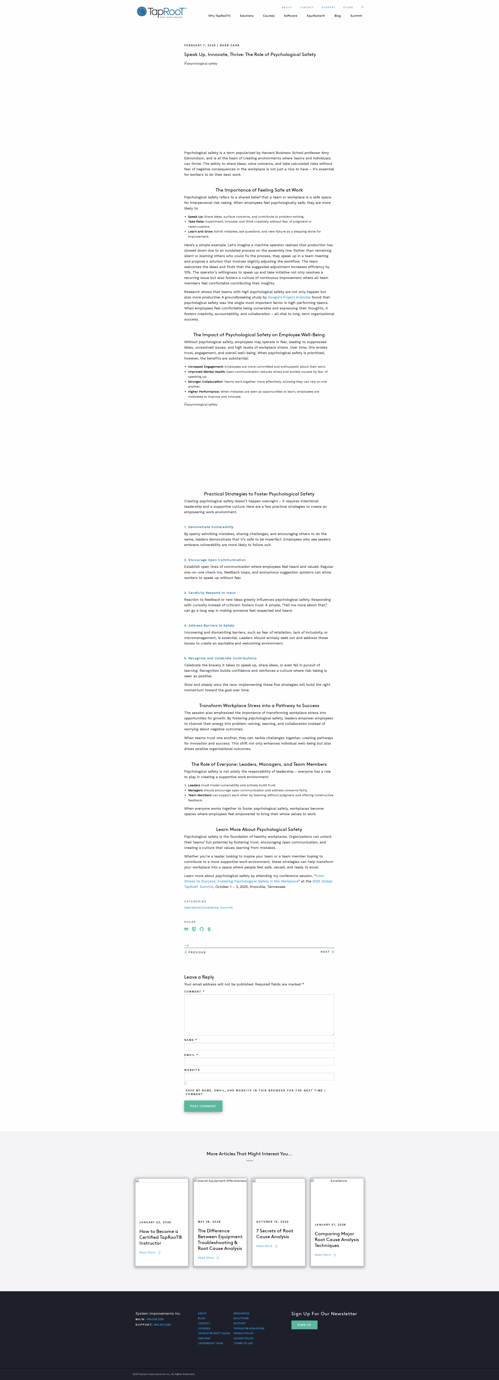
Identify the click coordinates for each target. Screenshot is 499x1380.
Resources (242, 1313)
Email (191, 1054)
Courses (268, 16)
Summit (356, 16)
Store (348, 7)
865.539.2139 (155, 1319)
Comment (194, 991)
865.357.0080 (162, 1324)
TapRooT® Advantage (249, 1328)
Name (190, 1039)
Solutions (246, 16)
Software (290, 16)
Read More (149, 1252)
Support (328, 7)
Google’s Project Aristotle (289, 297)
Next (325, 951)
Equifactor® (316, 16)
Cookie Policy (243, 1338)
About (287, 7)
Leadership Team (210, 1343)
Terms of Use (243, 1343)
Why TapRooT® (219, 16)
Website (192, 1070)
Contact (307, 7)
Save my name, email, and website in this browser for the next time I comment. (256, 1092)
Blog (337, 16)
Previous (197, 952)
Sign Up (304, 1324)
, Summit (226, 907)
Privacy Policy (244, 1333)
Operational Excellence (201, 907)
